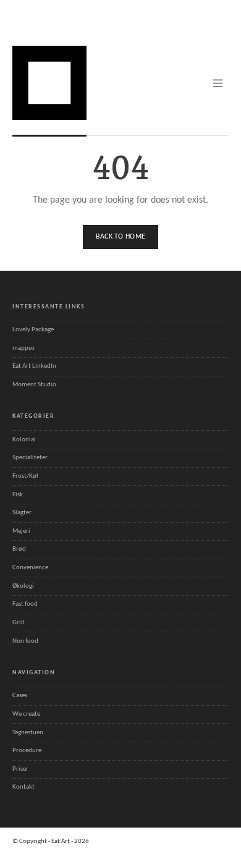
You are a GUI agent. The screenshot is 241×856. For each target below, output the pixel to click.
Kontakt (23, 787)
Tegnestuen (27, 732)
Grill (18, 622)
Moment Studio (34, 384)
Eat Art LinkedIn (34, 366)
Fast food (25, 604)
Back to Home (121, 236)
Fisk (17, 494)
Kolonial (24, 439)
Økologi (23, 586)
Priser (20, 769)
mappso (23, 348)
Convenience (30, 567)
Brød (19, 549)
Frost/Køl (25, 476)
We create (26, 714)
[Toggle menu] (218, 83)
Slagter (22, 512)
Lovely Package (33, 329)
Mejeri (21, 531)
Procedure (26, 750)
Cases (19, 695)
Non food (25, 641)
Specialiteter (30, 457)
